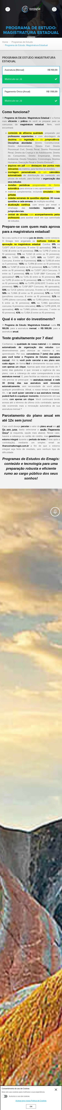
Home (5, 42)
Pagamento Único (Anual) (31, 91)
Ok (31, 1106)
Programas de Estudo (22, 42)
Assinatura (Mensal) (31, 70)
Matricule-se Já (13, 79)
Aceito (4, 1096)
